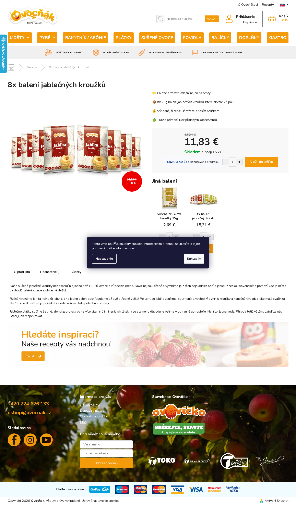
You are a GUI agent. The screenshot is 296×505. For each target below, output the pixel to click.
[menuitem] (20, 37)
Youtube (46, 441)
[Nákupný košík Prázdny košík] (275, 19)
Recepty (268, 4)
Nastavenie (104, 258)
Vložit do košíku (261, 162)
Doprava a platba (92, 410)
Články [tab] (76, 272)
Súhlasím (194, 258)
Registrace (250, 22)
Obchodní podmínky (94, 416)
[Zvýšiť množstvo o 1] (239, 162)
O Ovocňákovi (248, 4)
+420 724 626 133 (28, 404)
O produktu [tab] (22, 272)
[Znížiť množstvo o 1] (225, 162)
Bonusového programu (204, 162)
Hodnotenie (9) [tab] (51, 272)
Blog (83, 422)
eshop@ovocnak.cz (29, 412)
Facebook (14, 441)
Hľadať (211, 18)
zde (131, 248)
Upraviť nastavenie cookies (100, 500)
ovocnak (30, 441)
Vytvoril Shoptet (276, 500)
